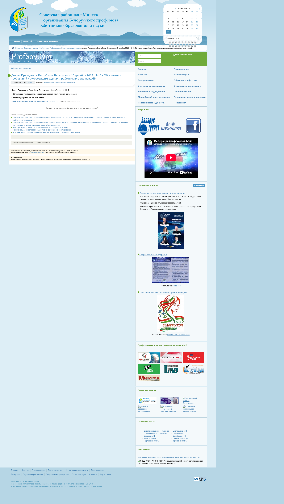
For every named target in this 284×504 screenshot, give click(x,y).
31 (168, 32)
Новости (25, 470)
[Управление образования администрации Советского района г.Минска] (193, 409)
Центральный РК (180, 431)
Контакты (93, 474)
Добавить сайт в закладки (21, 68)
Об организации (79, 474)
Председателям (55, 470)
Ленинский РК (179, 433)
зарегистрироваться (36, 152)
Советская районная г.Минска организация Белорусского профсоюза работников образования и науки (63, 19)
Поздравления (97, 470)
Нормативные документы (65, 82)
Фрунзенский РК (180, 441)
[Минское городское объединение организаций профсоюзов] (149, 409)
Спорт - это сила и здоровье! (153, 254)
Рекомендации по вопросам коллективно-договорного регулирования (42, 130)
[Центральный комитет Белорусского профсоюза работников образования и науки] (193, 400)
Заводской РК (149, 436)
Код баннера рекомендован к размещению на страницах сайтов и (169, 457)
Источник (177, 286)
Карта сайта (105, 474)
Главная (14, 470)
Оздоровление (38, 470)
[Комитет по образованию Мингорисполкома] (171, 409)
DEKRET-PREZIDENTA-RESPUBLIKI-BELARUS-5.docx (34, 102)
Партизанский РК (151, 441)
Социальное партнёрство (57, 474)
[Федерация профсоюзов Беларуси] (171, 400)
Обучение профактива (33, 474)
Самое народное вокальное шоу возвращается (162, 193)
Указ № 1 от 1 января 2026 (178, 335)
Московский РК (150, 438)
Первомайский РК (180, 438)
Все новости (199, 185)
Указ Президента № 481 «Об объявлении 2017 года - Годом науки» (41, 128)
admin (30, 82)
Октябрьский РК (179, 436)
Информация (49, 82)
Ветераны (15, 474)
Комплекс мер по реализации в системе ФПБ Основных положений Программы (46, 132)
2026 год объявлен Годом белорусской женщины (163, 292)
